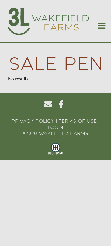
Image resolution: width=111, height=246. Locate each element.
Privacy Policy (33, 120)
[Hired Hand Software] (55, 149)
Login (55, 127)
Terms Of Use (77, 120)
